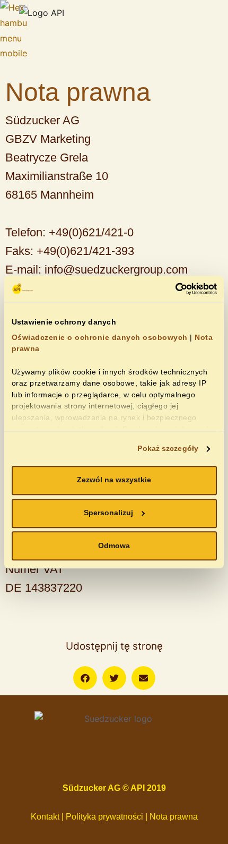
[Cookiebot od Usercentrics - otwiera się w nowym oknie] (170, 289)
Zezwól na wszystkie (114, 480)
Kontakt (46, 816)
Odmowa (114, 546)
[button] (85, 678)
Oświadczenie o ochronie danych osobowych (100, 338)
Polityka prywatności (104, 816)
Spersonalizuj (108, 513)
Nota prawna (174, 816)
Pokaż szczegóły (167, 449)
